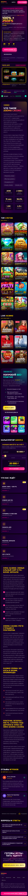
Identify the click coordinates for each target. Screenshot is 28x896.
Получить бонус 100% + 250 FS (14, 865)
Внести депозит (14, 468)
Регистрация (22, 2)
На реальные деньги (11, 412)
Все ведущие (5, 318)
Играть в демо (9, 407)
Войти (13, 2)
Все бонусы (8, 54)
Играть (23, 891)
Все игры (4, 220)
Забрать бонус (8, 49)
